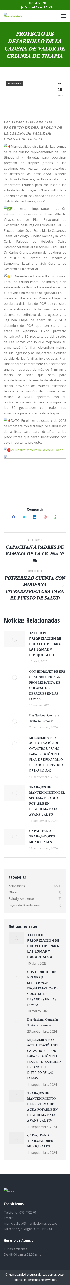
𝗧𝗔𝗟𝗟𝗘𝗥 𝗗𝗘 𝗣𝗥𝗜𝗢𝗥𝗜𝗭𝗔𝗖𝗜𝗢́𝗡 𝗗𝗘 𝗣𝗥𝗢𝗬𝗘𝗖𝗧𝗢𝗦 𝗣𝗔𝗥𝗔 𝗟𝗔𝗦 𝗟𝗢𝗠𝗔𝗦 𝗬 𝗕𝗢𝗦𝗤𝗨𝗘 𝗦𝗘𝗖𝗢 (45, 644)
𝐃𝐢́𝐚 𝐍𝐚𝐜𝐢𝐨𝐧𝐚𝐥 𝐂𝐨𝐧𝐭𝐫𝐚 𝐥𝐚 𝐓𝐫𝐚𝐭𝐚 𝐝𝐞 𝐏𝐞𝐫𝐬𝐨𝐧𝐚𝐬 (44, 718)
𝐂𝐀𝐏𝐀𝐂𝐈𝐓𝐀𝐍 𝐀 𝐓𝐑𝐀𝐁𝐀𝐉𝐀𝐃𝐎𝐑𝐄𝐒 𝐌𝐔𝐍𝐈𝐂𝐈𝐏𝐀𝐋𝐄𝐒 (42, 836)
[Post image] (14, 639)
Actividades (14, 83)
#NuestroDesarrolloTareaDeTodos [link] (37, 450)
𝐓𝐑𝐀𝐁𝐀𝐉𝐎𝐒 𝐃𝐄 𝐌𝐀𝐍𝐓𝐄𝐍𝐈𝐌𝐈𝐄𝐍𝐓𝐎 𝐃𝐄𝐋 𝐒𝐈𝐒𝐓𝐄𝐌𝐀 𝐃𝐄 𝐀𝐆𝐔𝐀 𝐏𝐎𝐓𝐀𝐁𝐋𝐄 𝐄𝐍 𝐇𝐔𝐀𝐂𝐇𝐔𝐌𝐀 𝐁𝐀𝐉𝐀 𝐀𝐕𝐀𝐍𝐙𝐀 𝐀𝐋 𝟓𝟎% (47, 801)
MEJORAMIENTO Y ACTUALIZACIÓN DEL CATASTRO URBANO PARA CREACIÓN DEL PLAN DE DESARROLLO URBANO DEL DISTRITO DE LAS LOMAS (46, 754)
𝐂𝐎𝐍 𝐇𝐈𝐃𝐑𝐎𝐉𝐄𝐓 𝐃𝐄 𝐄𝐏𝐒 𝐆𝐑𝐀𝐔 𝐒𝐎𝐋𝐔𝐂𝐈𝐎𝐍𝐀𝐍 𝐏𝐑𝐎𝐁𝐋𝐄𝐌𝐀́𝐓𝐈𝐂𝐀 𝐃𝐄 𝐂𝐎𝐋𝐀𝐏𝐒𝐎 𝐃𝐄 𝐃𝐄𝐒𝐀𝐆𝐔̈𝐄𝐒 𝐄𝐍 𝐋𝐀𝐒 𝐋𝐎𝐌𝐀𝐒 (47, 685)
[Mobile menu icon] (63, 16)
